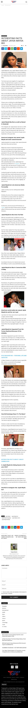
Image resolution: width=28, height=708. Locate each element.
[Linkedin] (15, 48)
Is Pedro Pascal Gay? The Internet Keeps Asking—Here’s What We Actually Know (14, 639)
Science (4, 618)
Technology (4, 622)
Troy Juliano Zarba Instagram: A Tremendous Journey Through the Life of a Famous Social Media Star (13, 651)
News (3, 614)
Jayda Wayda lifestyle (6, 519)
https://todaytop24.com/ (14, 553)
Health (3, 612)
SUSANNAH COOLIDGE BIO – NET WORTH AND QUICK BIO (14, 647)
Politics (3, 616)
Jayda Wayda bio (15, 516)
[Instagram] (16, 667)
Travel (3, 624)
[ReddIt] (18, 48)
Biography (4, 606)
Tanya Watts (5, 45)
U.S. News (4, 626)
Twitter (3, 207)
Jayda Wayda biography (6, 517)
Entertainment (7, 5)
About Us (4, 684)
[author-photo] (14, 550)
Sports (3, 620)
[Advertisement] (14, 21)
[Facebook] (2, 48)
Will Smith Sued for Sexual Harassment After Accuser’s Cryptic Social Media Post (14, 644)
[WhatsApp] (12, 48)
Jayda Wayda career (16, 517)
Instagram (17, 163)
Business (4, 608)
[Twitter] (5, 48)
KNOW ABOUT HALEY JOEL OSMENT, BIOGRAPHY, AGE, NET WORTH (7, 537)
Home (2, 5)
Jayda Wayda (8, 516)
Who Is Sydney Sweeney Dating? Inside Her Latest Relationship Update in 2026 (12, 635)
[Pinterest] (9, 48)
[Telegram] (21, 48)
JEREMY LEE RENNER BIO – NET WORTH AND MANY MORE (20, 537)
